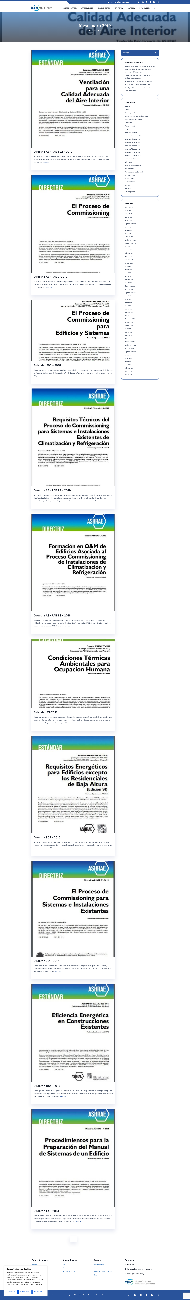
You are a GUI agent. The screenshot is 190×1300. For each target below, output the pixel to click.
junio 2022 (128, 299)
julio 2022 (128, 296)
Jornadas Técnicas (131, 132)
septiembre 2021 (130, 325)
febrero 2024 (129, 253)
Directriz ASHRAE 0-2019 (50, 276)
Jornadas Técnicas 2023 (132, 145)
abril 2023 (128, 272)
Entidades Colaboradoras (133, 119)
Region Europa (130, 175)
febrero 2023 (129, 279)
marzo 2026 (128, 217)
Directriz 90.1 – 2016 (47, 837)
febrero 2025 (129, 236)
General (127, 129)
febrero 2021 (129, 335)
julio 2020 (128, 355)
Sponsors (128, 185)
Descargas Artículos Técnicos (135, 112)
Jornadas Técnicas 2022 (132, 142)
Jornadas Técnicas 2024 (133, 149)
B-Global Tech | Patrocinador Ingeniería (138, 84)
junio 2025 (128, 227)
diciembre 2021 (130, 318)
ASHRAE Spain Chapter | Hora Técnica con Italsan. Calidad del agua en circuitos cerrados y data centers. (140, 69)
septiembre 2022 (130, 292)
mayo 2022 (128, 302)
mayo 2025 (128, 230)
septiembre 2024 (130, 243)
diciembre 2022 (130, 286)
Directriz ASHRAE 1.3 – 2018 (52, 615)
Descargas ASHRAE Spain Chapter (137, 116)
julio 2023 (128, 266)
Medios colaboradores (132, 158)
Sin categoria (129, 178)
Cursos (127, 109)
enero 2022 (128, 315)
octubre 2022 (129, 289)
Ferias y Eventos (130, 126)
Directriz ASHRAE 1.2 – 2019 (52, 490)
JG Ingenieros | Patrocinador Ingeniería (138, 81)
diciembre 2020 (130, 341)
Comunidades (144, 8)
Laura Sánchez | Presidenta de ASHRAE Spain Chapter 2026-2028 (138, 76)
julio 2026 (128, 210)
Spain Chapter (130, 181)
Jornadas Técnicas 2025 (133, 152)
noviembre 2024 (130, 240)
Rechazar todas (25, 1292)
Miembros (128, 162)
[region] (26, 1281)
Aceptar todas (38, 1292)
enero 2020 (128, 371)
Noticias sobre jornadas (133, 165)
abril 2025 (128, 233)
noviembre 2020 (130, 345)
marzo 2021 (128, 332)
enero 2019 (128, 374)
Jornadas (118, 8)
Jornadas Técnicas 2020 (133, 136)
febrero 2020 (129, 368)
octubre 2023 (129, 259)
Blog (155, 8)
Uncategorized (130, 191)
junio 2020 (128, 358)
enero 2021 (128, 338)
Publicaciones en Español (134, 172)
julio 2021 (128, 328)
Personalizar (12, 1292)
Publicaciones (129, 168)
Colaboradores (104, 8)
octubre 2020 (129, 348)
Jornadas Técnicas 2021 (132, 139)
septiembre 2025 (130, 223)
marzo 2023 (128, 276)
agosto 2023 (129, 263)
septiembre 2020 (130, 351)
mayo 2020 (128, 361)
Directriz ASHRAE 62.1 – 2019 (53, 151)
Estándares (129, 122)
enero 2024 (128, 256)
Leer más (46, 162)
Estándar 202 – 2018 (47, 365)
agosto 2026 (129, 207)
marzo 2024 (128, 250)
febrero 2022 (129, 312)
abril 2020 (128, 364)
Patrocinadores (87, 8)
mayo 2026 (128, 213)
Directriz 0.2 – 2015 (46, 961)
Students (128, 188)
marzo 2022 (128, 309)
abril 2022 (128, 305)
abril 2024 (128, 246)
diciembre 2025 (130, 220)
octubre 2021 (129, 322)
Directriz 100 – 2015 (47, 1086)
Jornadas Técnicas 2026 (133, 155)
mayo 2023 (128, 269)
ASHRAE (128, 106)
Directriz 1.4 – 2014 (46, 1211)
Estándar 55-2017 (45, 712)
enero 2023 (128, 282)
